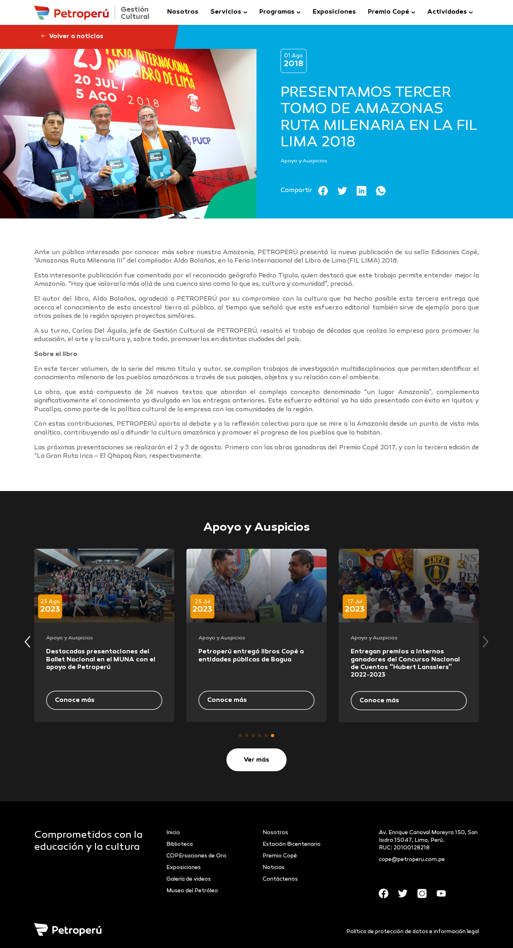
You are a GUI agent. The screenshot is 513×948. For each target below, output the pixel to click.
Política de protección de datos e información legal (412, 931)
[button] (240, 735)
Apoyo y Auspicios (304, 161)
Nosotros (182, 12)
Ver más (256, 760)
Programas (277, 12)
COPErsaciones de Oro (196, 856)
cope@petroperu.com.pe (412, 859)
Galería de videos (188, 879)
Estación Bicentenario (292, 844)
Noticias (274, 867)
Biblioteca (179, 844)
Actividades (447, 12)
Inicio (173, 832)
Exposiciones (334, 12)
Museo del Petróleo (192, 890)
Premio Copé (388, 12)
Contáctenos (280, 879)
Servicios (225, 12)
